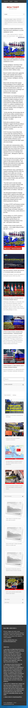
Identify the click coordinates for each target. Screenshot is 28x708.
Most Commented (8, 496)
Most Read (7, 602)
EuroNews (10, 228)
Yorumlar (8, 248)
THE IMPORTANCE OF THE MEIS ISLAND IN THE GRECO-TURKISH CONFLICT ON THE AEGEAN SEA (14, 463)
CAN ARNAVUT (10, 702)
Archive (14, 395)
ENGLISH (6, 1)
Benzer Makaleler (17, 248)
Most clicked (7, 599)
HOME (8, 34)
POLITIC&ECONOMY (11, 36)
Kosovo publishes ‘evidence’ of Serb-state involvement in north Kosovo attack (14, 487)
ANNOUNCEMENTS (14, 34)
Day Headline (7, 395)
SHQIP (11, 1)
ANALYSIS (6, 267)
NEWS (5, 36)
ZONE (17, 36)
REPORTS (21, 34)
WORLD (20, 36)
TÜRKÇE (16, 1)
